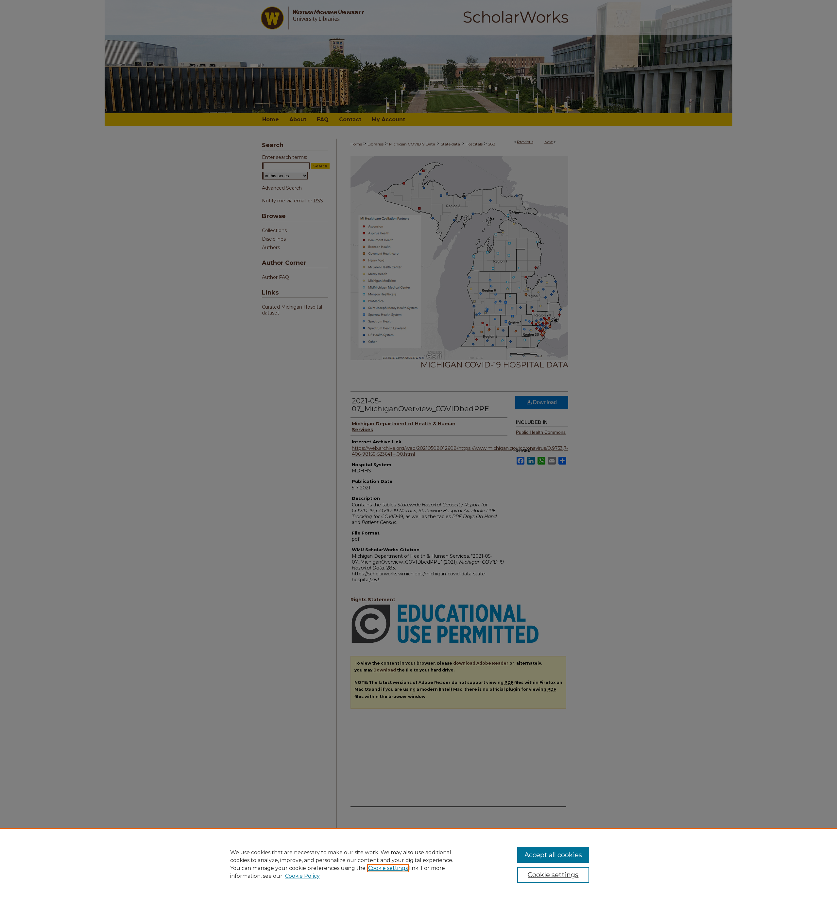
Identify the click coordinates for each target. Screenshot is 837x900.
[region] (418, 864)
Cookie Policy (302, 876)
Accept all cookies (553, 855)
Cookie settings (388, 868)
